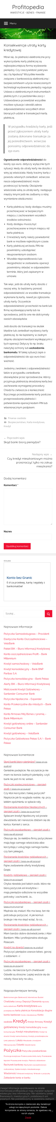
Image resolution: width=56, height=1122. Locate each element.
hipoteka (45, 1002)
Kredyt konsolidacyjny (30, 1027)
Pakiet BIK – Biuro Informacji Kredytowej (27, 648)
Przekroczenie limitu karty (31, 1056)
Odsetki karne (30, 1045)
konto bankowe (12, 1014)
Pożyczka (12, 1050)
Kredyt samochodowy (19, 1036)
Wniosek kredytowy (25, 1073)
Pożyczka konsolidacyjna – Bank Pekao (26, 678)
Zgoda (28, 1117)
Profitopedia (28, 6)
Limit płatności (9, 1040)
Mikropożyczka (10, 1045)
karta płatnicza (22, 1010)
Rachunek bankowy (13, 1064)
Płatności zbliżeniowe (37, 1060)
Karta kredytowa (35, 422)
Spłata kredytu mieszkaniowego (27, 1069)
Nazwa (8, 531)
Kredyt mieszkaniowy (27, 1031)
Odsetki (20, 1044)
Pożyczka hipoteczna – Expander (23, 699)
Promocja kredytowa (12, 1056)
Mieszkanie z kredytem (32, 1040)
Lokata (19, 1040)
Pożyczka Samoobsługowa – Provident (26, 633)
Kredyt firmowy (35, 1022)
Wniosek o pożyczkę (42, 1073)
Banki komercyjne (11, 997)
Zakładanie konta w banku (17, 1077)
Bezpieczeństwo (17, 422)
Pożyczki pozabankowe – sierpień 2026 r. (27, 829)
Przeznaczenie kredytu (19, 1060)
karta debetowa (10, 1006)
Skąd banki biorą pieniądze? (19, 761)
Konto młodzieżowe (29, 1015)
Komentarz (11, 485)
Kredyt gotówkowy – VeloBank (21, 733)
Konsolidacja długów (41, 1010)
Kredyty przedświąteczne (38, 1036)
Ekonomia (37, 1001)
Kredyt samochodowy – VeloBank (23, 663)
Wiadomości (10, 1073)
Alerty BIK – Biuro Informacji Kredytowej (27, 684)
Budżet (40, 997)
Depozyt (26, 1001)
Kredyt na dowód (14, 947)
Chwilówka (9, 1001)
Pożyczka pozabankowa (34, 1051)
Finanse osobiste (17, 418)
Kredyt (7, 426)
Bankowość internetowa (27, 997)
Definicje (18, 1002)
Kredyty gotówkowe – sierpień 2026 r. (25, 875)
